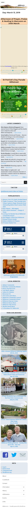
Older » (24, 177)
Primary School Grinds (10, 219)
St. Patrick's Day (19, 117)
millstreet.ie (5, 494)
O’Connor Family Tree (9, 223)
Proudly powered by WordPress (17, 506)
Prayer (18, 73)
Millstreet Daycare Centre (10, 301)
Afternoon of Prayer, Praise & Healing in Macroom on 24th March (14, 21)
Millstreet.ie (5, 506)
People (10, 72)
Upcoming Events (16, 72)
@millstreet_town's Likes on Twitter (12, 191)
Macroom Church (12, 73)
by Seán (10, 70)
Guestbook (5, 479)
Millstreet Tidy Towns (9, 304)
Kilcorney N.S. (6, 294)
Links (3, 501)
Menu (2, 2)
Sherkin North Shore (8, 306)
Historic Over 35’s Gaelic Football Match (15, 199)
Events (4, 498)
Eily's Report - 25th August (11, 208)
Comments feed (7, 470)
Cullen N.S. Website (8, 292)
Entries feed (6, 468)
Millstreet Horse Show (9, 303)
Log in (4, 467)
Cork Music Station (8, 290)
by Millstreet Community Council (17, 114)
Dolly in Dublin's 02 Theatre (11, 221)
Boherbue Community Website (11, 287)
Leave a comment (18, 70)
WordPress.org (6, 472)
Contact (4, 483)
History (4, 490)
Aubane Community (8, 285)
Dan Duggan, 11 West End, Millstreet (13, 217)
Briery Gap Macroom (8, 288)
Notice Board (4, 72)
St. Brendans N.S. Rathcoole (10, 308)
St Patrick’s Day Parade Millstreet (14, 81)
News (26, 70)
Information (6, 487)
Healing (25, 72)
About (4, 476)
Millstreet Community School (11, 299)
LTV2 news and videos (9, 295)
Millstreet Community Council (11, 297)
